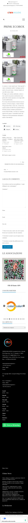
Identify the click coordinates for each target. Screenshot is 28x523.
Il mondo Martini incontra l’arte (11, 170)
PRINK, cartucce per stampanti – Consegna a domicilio (7, 139)
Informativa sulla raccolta (8, 521)
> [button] (24, 306)
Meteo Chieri (5, 468)
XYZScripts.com (20, 515)
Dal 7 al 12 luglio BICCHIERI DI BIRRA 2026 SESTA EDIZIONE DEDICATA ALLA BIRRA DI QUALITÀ (13, 499)
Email (3, 217)
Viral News (15, 512)
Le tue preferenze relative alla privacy (15, 518)
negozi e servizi (11, 155)
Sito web (4, 224)
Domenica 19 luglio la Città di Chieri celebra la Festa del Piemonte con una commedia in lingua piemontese (12, 483)
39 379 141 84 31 (7, 365)
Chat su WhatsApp (13, 425)
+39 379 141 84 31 (6, 386)
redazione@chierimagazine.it (8, 363)
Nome (3, 210)
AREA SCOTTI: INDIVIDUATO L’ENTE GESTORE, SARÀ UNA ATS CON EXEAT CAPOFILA (12, 488)
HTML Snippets (8, 515)
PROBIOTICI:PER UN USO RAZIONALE (14, 163)
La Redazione (7, 505)
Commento (5, 189)
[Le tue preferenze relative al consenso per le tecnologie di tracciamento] (25, 520)
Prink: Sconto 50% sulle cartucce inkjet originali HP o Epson (18, 139)
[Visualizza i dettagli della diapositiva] (14, 306)
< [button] (4, 306)
